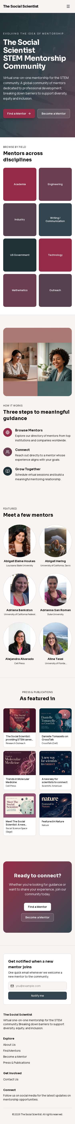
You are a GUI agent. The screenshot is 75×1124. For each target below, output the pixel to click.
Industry (20, 219)
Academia (20, 184)
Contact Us (10, 1079)
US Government (19, 255)
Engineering (55, 184)
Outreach (55, 290)
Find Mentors (12, 1050)
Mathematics (20, 290)
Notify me (37, 995)
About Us (9, 1044)
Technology (55, 255)
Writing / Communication (55, 219)
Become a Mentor (54, 113)
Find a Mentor (16, 113)
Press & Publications (16, 1062)
